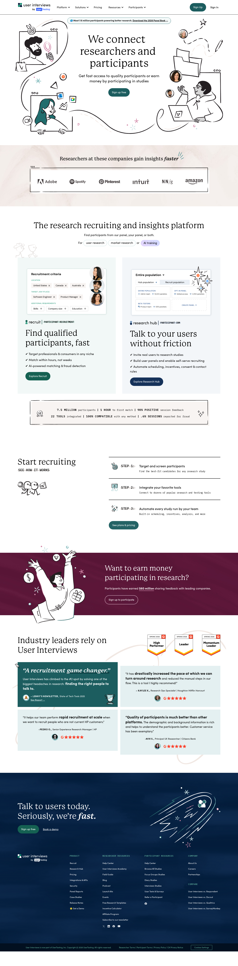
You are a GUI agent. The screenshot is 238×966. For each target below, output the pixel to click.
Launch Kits (107, 891)
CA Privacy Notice (175, 947)
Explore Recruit (38, 376)
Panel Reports (76, 891)
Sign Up (198, 7)
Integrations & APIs (79, 880)
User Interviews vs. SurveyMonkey (204, 908)
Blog (104, 880)
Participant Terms (144, 947)
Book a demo (50, 829)
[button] (63, 7)
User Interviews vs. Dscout (200, 897)
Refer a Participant (153, 897)
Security (73, 885)
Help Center (108, 863)
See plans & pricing (123, 525)
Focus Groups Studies (155, 874)
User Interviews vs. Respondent (203, 891)
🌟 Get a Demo (77, 908)
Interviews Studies (153, 885)
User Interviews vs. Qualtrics (201, 902)
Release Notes (76, 902)
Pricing (73, 874)
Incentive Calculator (112, 908)
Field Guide (107, 874)
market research (122, 243)
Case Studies (76, 897)
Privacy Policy (160, 947)
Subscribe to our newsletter (115, 919)
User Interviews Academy (114, 868)
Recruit (73, 863)
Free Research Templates (114, 902)
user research (95, 243)
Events (105, 897)
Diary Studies (151, 880)
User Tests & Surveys (154, 891)
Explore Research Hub (147, 381)
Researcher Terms (127, 947)
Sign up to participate (121, 599)
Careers (192, 868)
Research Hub (76, 868)
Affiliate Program (110, 914)
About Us (192, 863)
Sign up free (119, 92)
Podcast (106, 885)
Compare (193, 884)
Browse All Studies (153, 868)
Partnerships (194, 874)
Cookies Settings (201, 947)
